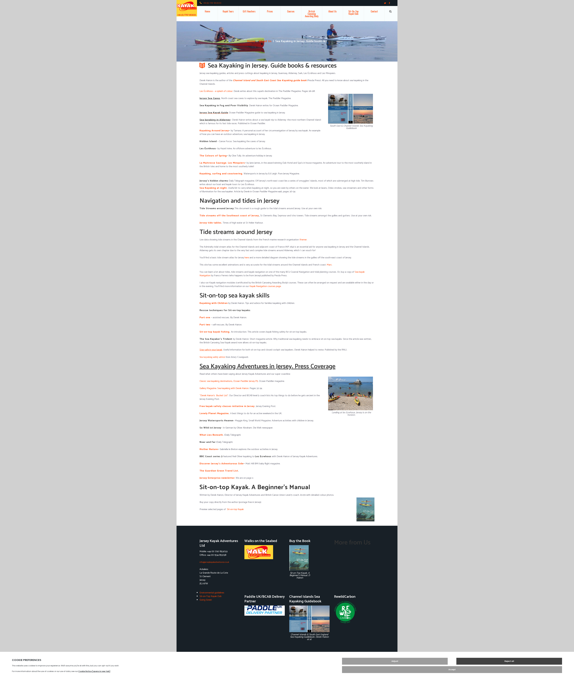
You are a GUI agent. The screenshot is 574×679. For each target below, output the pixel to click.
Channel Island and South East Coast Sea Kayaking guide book (269, 80)
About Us (332, 11)
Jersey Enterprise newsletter (217, 478)
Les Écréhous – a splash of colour (216, 91)
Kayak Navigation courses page (265, 286)
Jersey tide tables (210, 223)
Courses (290, 11)
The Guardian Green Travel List (219, 471)
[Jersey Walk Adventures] (264, 552)
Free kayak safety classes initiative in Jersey (227, 406)
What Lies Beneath (211, 435)
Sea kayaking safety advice (212, 357)
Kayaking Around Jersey (214, 131)
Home (207, 11)
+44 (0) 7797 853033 (212, 3)
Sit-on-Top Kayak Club (211, 596)
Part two (205, 325)
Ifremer (303, 240)
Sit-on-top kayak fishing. (215, 332)
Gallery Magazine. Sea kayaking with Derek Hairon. (224, 388)
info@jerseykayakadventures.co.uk (214, 562)
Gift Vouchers (249, 11)
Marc (329, 265)
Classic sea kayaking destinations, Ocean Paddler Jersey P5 (229, 381)
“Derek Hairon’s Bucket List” (214, 396)
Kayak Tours (228, 11)
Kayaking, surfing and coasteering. (221, 174)
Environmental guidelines (212, 593)
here (247, 258)
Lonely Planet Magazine (214, 413)
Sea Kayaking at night (213, 188)
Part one (205, 318)
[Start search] (390, 11)
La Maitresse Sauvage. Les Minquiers (222, 163)
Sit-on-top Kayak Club (353, 13)
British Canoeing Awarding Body (311, 14)
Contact (374, 11)
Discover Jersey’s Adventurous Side (222, 464)
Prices (270, 11)
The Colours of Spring (213, 156)
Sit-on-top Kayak (235, 509)
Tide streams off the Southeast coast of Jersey (229, 216)
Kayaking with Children (214, 303)
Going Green (206, 600)
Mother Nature (209, 449)
